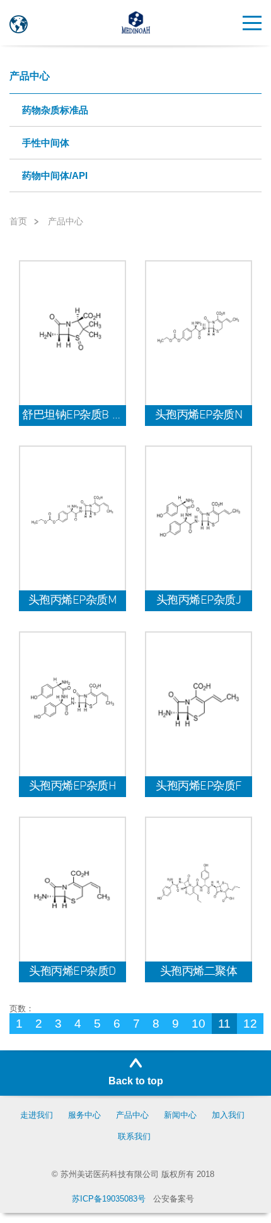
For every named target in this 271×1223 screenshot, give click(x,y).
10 (198, 1023)
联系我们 (134, 1136)
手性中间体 (45, 142)
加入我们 (228, 1115)
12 (250, 1023)
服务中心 (84, 1115)
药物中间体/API (55, 175)
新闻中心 (180, 1115)
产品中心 (29, 76)
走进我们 (36, 1115)
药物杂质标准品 (55, 110)
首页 (18, 221)
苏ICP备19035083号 (109, 1198)
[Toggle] (252, 30)
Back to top (135, 1081)
